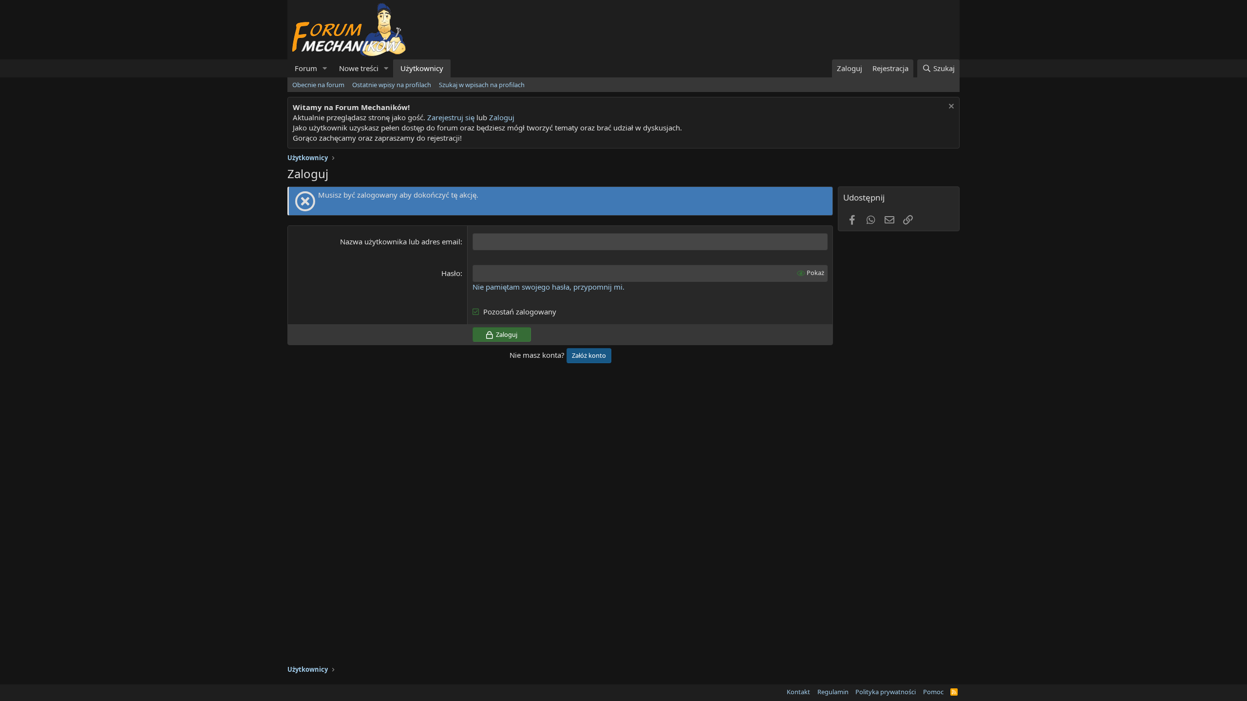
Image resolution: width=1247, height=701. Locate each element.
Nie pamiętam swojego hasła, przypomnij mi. (548, 287)
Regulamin (833, 691)
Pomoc (933, 691)
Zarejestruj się (449, 117)
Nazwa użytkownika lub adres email (400, 241)
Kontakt (798, 691)
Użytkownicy (421, 68)
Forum (306, 68)
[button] (325, 68)
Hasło (450, 273)
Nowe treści (358, 68)
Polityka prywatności (885, 691)
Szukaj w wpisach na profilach (482, 84)
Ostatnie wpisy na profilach (391, 84)
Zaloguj (501, 117)
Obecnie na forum (318, 84)
